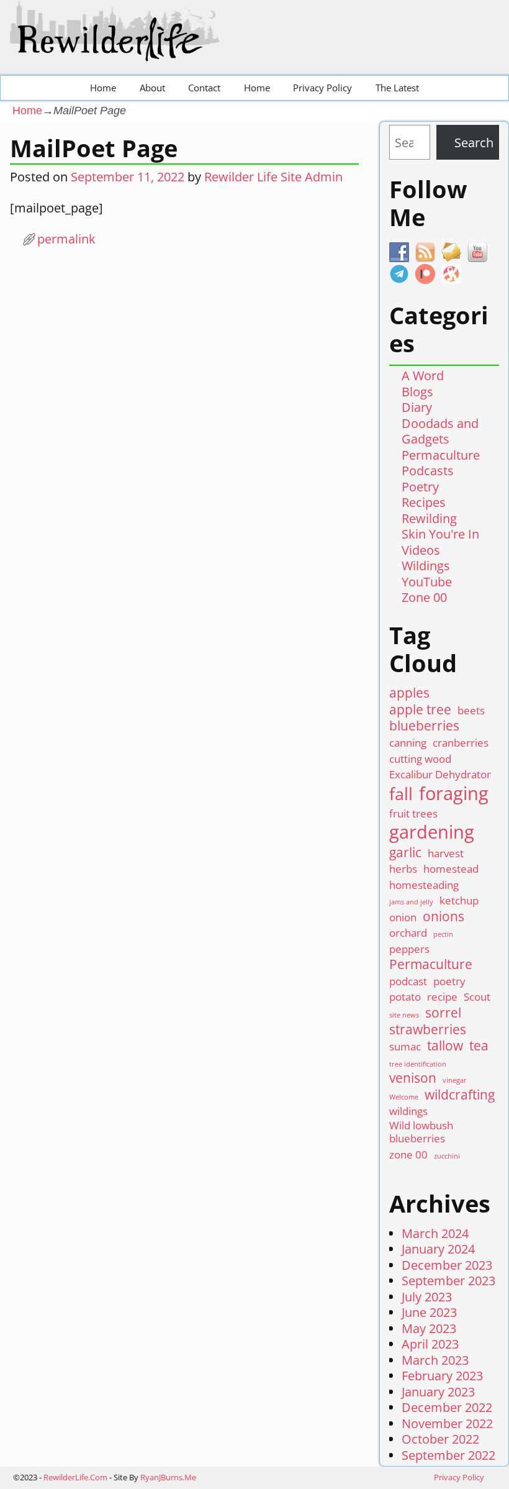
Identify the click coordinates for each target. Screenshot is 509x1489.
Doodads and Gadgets (440, 431)
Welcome (403, 1097)
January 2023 (438, 1391)
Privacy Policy (322, 87)
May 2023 (429, 1328)
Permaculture (441, 455)
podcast (408, 981)
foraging (454, 793)
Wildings (426, 565)
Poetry (420, 486)
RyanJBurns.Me (168, 1477)
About (152, 87)
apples (409, 693)
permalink (66, 238)
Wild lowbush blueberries (421, 1132)
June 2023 (429, 1312)
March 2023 (435, 1360)
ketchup (459, 900)
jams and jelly (411, 902)
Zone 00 (424, 597)
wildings (408, 1111)
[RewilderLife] (117, 51)
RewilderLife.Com (75, 1477)
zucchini (447, 1156)
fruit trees (413, 813)
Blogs (417, 391)
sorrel (443, 1012)
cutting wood (420, 758)
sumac (405, 1046)
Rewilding (429, 518)
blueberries (424, 725)
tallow (445, 1045)
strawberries (427, 1029)
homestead (451, 868)
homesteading (424, 884)
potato (405, 996)
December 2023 (447, 1265)
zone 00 (408, 1154)
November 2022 (447, 1423)
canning (407, 742)
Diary (417, 407)
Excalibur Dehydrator (440, 774)
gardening (431, 832)
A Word (423, 375)
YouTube (427, 581)
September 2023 (448, 1280)
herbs (403, 868)
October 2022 (440, 1439)
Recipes (424, 502)
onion (403, 917)
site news (404, 1015)
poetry (449, 981)
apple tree (420, 709)
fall (401, 793)
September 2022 (448, 1455)
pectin (443, 935)
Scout (477, 996)
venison (412, 1078)
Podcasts (428, 470)
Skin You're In (440, 534)
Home (103, 87)
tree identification (417, 1064)
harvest (446, 853)
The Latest (397, 87)
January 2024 (438, 1249)
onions (443, 916)
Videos (421, 550)
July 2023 (427, 1296)
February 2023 (442, 1375)
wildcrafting (460, 1094)
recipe (442, 996)
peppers (409, 948)
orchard (408, 932)
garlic (405, 852)
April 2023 (430, 1344)
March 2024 (435, 1233)
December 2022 (447, 1407)
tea (479, 1045)
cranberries (461, 742)
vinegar (455, 1081)
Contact (204, 87)
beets (471, 710)
